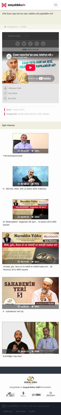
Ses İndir (11, 98)
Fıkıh (40, 114)
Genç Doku (36, 395)
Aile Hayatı (50, 395)
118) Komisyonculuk (12, 155)
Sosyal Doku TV (15, 5)
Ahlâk (23, 26)
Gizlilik (32, 411)
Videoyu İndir (14, 88)
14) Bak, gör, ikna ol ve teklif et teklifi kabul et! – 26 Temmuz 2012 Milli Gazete (27, 268)
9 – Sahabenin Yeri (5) (13, 311)
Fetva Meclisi (30, 114)
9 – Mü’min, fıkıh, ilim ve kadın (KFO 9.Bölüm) (24, 188)
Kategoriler (12, 26)
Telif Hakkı (20, 411)
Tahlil (23, 395)
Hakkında (7, 411)
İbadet (46, 114)
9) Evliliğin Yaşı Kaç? (12, 356)
